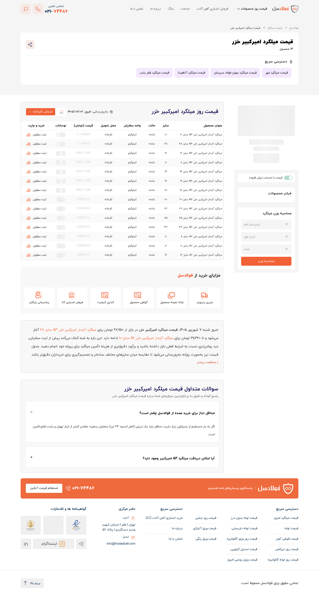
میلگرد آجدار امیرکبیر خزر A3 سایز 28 (200, 144)
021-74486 (83, 488)
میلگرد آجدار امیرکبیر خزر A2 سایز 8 (201, 236)
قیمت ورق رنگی (206, 539)
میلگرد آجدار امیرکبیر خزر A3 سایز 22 (200, 208)
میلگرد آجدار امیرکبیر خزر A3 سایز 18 (201, 190)
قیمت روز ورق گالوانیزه (242, 539)
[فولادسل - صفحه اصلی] (285, 9)
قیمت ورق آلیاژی (204, 528)
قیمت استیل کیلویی (243, 549)
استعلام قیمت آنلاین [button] (44, 488)
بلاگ (171, 9)
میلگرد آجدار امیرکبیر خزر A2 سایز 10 (201, 246)
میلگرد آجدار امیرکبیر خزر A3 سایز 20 (200, 199)
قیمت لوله (291, 528)
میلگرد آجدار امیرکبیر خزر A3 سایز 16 (201, 181)
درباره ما (155, 9)
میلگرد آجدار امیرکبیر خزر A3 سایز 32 (200, 227)
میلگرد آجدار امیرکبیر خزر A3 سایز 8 (201, 162)
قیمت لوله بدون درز (244, 518)
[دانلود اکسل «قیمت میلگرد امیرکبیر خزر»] (61, 112)
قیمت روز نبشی (205, 518)
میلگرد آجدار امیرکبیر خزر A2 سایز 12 (201, 255)
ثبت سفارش (39, 134)
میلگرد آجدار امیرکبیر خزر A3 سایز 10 (201, 134)
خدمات (185, 9)
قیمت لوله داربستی (244, 528)
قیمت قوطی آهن (287, 539)
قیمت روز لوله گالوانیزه (283, 560)
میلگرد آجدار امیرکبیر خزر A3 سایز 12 (201, 153)
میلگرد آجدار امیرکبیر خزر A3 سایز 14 (201, 171)
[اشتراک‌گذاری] (30, 44)
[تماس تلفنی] (38, 9)
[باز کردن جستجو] (26, 9)
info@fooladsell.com (121, 544)
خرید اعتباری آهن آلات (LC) (164, 518)
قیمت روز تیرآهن (286, 549)
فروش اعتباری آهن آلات (212, 9)
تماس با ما (136, 9)
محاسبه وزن (266, 261)
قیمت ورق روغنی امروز (242, 560)
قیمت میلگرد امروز (286, 518)
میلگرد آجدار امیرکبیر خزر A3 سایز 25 (200, 218)
